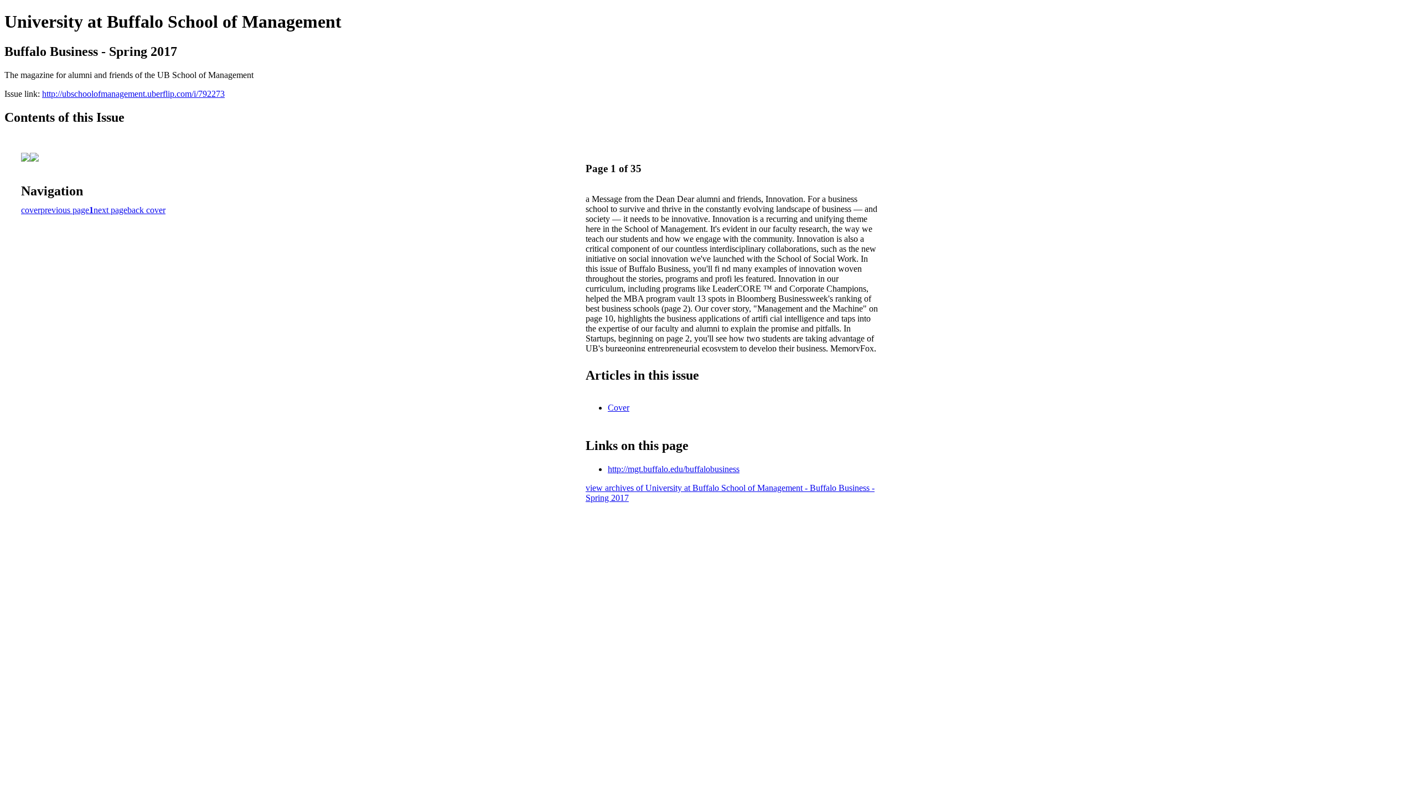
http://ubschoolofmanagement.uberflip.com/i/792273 (133, 94)
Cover (618, 407)
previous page (64, 210)
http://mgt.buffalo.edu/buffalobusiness (673, 469)
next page (110, 210)
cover (30, 210)
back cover (146, 210)
